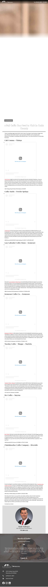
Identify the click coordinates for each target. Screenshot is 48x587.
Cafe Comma (7, 179)
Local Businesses (8, 120)
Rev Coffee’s (7, 434)
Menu (45, 2)
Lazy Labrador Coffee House (15, 281)
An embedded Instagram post (20, 176)
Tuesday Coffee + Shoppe (10, 383)
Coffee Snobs (7, 230)
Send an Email (9, 578)
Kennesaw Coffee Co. (9, 333)
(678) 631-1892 (10, 575)
